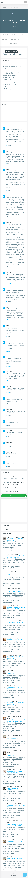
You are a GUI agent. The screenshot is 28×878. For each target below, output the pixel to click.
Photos (13, 34)
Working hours (15, 39)
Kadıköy (13, 6)
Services (4, 43)
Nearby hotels (13, 43)
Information (5, 39)
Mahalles (8, 6)
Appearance (5, 34)
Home (2, 6)
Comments (21, 34)
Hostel (18, 6)
